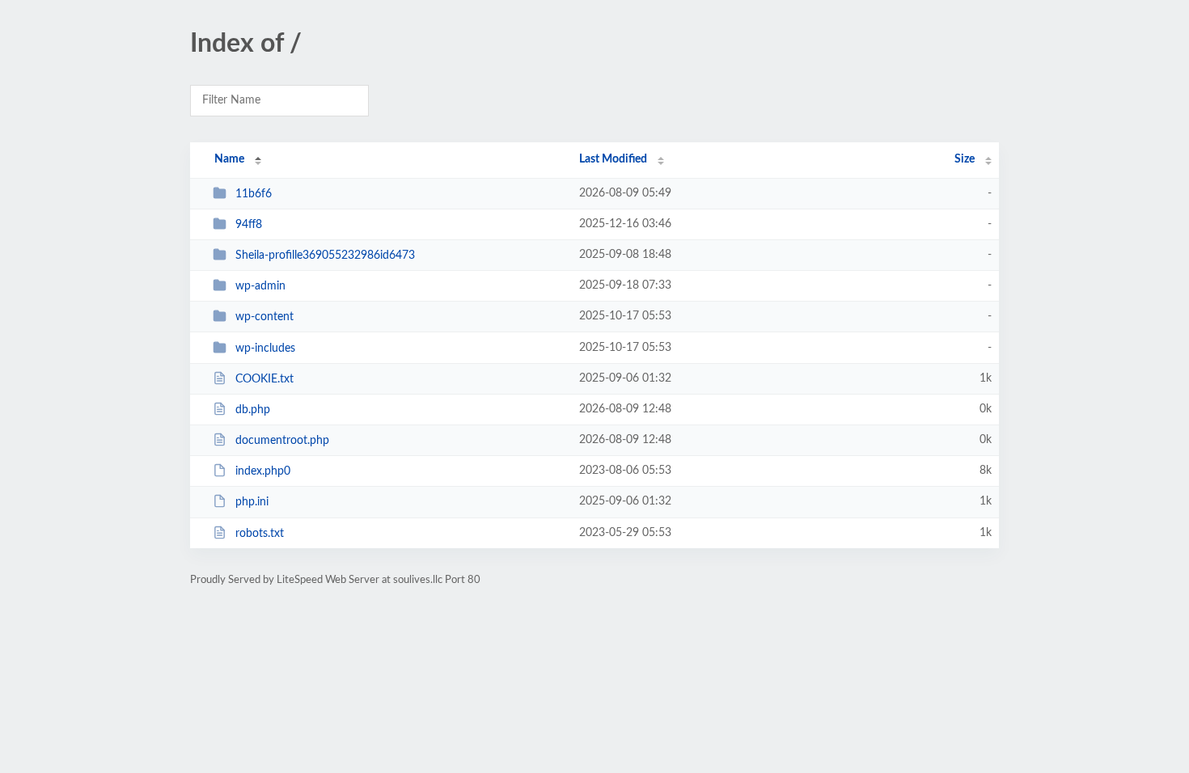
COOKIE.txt (264, 379)
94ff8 (248, 224)
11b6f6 (253, 194)
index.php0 (262, 471)
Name (229, 159)
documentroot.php (282, 440)
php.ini (252, 502)
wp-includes (265, 348)
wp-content (264, 317)
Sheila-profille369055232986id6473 (325, 255)
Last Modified (613, 159)
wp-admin (260, 286)
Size (964, 159)
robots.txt (259, 533)
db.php (252, 410)
